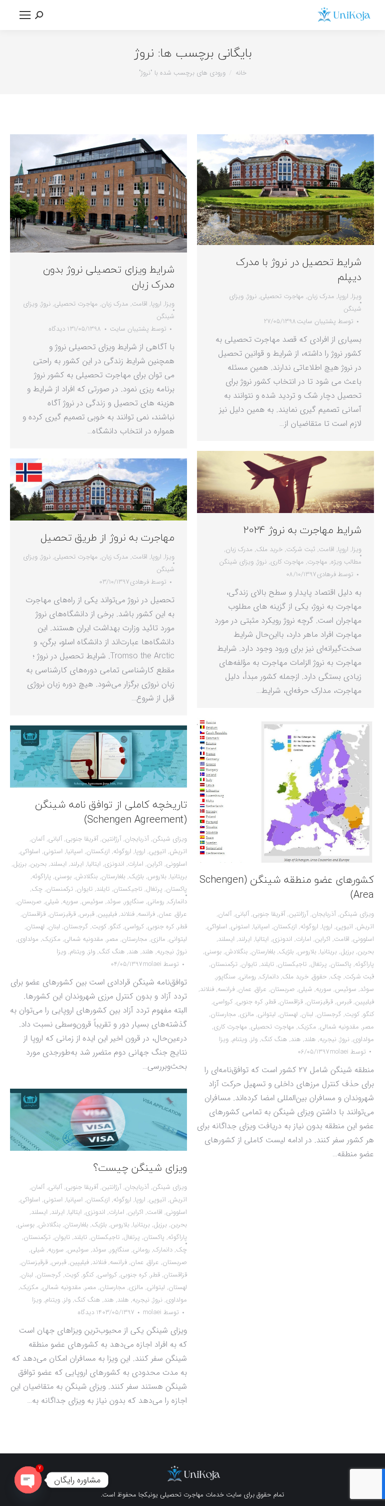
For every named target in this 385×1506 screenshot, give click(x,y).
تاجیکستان (292, 964)
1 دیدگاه (59, 329)
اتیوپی (344, 926)
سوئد (367, 989)
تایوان (249, 964)
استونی (240, 926)
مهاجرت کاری (287, 562)
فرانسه (226, 989)
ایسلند (226, 939)
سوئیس (345, 989)
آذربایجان (324, 914)
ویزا (169, 304)
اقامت (139, 304)
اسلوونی (363, 939)
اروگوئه (309, 926)
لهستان (288, 1014)
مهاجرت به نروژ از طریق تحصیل (107, 538)
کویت (352, 1014)
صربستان (282, 989)
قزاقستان (291, 1001)
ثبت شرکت (300, 549)
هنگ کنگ (274, 1039)
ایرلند (245, 939)
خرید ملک (269, 549)
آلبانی (242, 914)
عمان (245, 989)
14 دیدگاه (90, 1312)
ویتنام (239, 1039)
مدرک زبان (114, 304)
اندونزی (282, 939)
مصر (368, 1027)
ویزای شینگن (236, 562)
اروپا (156, 304)
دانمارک (269, 976)
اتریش (365, 926)
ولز (254, 1039)
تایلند (267, 964)
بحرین (365, 951)
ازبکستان (285, 926)
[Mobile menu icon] (25, 15)
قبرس (343, 1001)
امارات (303, 939)
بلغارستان (263, 951)
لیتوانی (267, 1014)
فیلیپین (364, 1001)
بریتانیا (328, 951)
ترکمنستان (224, 964)
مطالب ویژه (346, 562)
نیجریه (327, 1039)
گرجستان (329, 1014)
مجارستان (223, 1014)
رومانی (247, 976)
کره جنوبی (249, 1001)
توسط (138, 329)
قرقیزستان (319, 1001)
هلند (310, 1039)
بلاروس (306, 951)
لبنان (307, 1014)
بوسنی (213, 951)
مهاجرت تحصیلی (76, 304)
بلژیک (286, 951)
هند (296, 1039)
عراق (261, 989)
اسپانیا (261, 926)
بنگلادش (236, 951)
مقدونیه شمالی (339, 1027)
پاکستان (340, 964)
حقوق (319, 976)
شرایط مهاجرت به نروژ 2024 (302, 531)
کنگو (368, 1014)
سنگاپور (226, 976)
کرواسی (223, 1001)
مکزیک (307, 1027)
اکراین (322, 939)
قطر (271, 1001)
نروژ (46, 304)
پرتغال (318, 964)
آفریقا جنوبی (269, 914)
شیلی (305, 989)
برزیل (347, 951)
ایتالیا (262, 939)
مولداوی (363, 1039)
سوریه (323, 989)
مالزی (247, 1014)
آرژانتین (298, 914)
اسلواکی (217, 926)
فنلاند (207, 989)
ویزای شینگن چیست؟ (140, 1168)
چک (335, 976)
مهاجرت (317, 562)
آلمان (225, 914)
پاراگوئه (364, 964)
